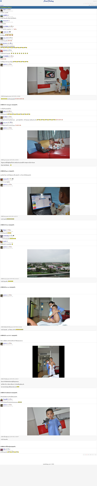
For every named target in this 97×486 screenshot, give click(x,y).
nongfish (5, 241)
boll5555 (5, 64)
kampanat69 (5, 178)
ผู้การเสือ (5, 116)
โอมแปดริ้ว (5, 399)
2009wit (4, 111)
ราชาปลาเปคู (5, 235)
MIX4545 (5, 50)
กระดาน (1, 5)
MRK (4, 449)
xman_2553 (5, 37)
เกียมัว (4, 9)
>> (95, 3)
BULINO (5, 43)
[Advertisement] (48, 459)
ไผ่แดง (4, 230)
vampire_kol (5, 31)
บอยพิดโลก (5, 15)
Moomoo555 (5, 20)
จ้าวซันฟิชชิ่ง (5, 56)
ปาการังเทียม (5, 26)
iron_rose (5, 122)
